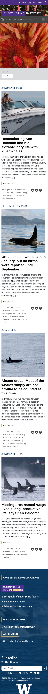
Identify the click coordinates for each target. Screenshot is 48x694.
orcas (4, 189)
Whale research (8, 554)
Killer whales (7, 307)
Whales (19, 554)
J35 (23, 319)
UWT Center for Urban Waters (17, 641)
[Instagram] (27, 673)
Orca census (16, 440)
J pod (5, 322)
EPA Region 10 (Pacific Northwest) (18, 626)
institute (33, 13)
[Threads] (23, 673)
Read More (6, 184)
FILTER (4, 71)
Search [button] (40, 2)
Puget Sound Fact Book (13, 601)
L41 (23, 548)
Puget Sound (7, 195)
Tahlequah (15, 319)
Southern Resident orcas (12, 434)
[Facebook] (20, 673)
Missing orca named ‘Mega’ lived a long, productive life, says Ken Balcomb (24, 509)
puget (8, 13)
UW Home (21, 2)
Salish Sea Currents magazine (16, 606)
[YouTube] (31, 673)
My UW (32, 2)
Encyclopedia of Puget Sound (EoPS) (20, 596)
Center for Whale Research (13, 443)
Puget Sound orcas (10, 446)
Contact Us (24, 680)
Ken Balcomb (20, 192)
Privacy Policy (14, 680)
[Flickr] (38, 673)
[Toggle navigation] (43, 19)
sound (19, 13)
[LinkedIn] (34, 673)
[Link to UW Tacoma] (16, 19)
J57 (27, 319)
